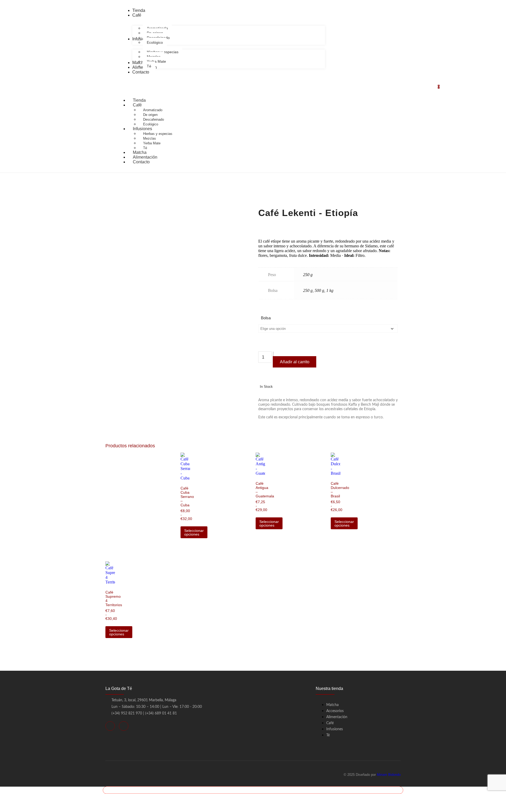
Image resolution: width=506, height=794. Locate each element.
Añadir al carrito (294, 362)
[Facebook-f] (110, 726)
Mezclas (149, 138)
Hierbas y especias (157, 134)
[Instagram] (123, 726)
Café (137, 105)
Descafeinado (153, 119)
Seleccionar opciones (194, 532)
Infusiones (142, 128)
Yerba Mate (151, 143)
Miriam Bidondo (389, 775)
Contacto (141, 162)
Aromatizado (152, 110)
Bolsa (266, 318)
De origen (150, 115)
